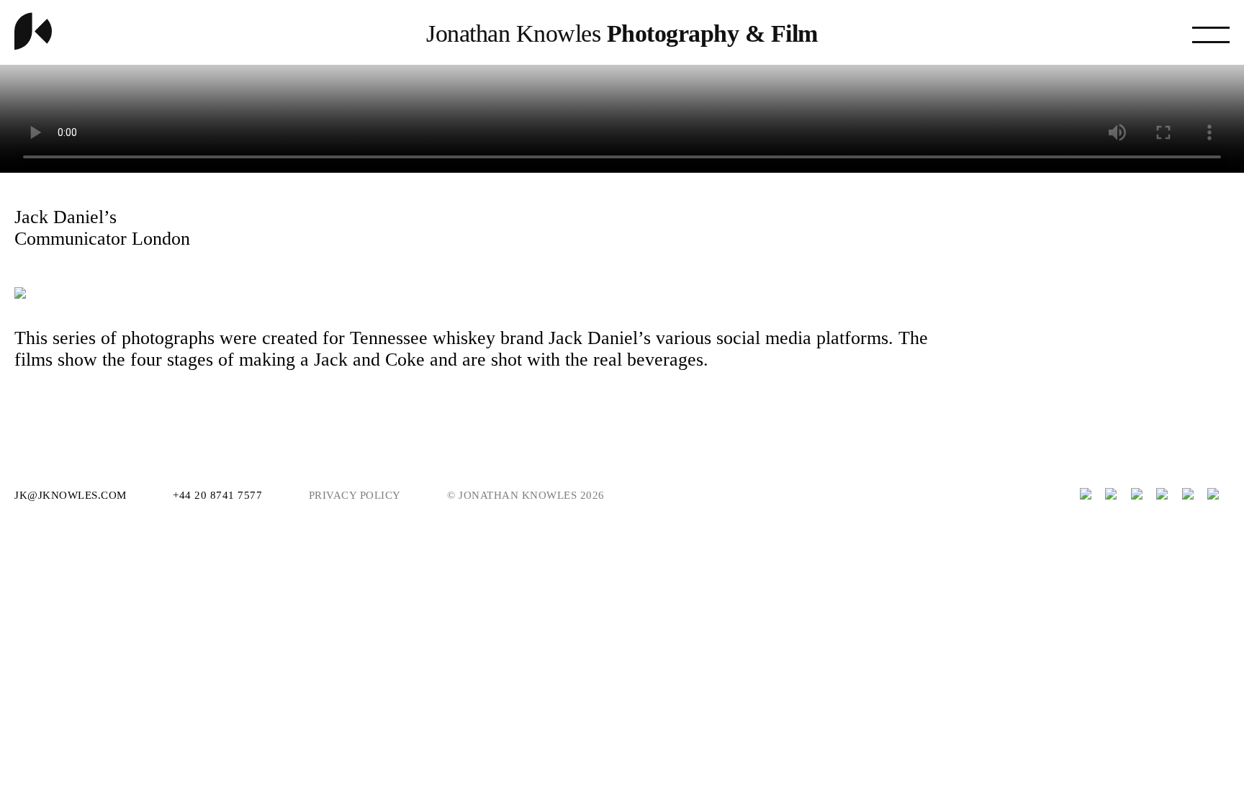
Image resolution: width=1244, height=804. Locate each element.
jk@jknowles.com (72, 495)
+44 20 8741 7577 (219, 495)
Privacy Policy (355, 495)
